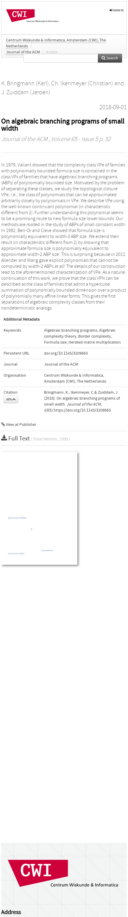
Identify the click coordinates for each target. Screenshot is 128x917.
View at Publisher (20, 424)
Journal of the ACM (23, 52)
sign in (118, 10)
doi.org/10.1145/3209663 (66, 353)
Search (111, 58)
